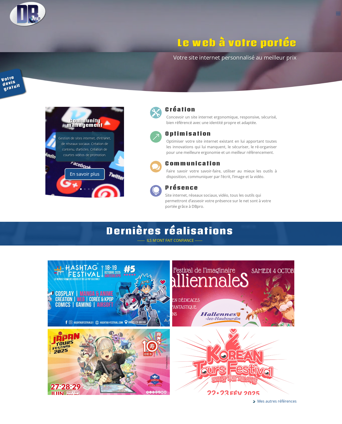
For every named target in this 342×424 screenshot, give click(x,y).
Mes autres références (277, 401)
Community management (85, 122)
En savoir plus (85, 174)
